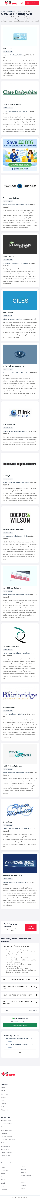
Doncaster (4, 1190)
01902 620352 (7, 369)
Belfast (3, 1167)
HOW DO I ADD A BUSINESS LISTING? (16, 946)
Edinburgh (23, 1169)
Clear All (32, 1010)
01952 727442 (7, 108)
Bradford (3, 1177)
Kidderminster (6, 431)
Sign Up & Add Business (20, 1025)
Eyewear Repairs (5, 1146)
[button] (36, 1010)
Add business (31, 927)
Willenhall (5, 882)
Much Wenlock (7, 111)
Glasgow (23, 1172)
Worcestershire (15, 431)
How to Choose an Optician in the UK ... (19, 1039)
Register (3, 1104)
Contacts (3, 1097)
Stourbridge (6, 536)
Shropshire (12, 55)
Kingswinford (6, 263)
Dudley (5, 714)
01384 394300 (7, 533)
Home (3, 1088)
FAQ (2, 1107)
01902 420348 (7, 591)
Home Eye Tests (5, 1156)
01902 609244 (7, 879)
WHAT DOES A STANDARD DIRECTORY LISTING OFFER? (19, 987)
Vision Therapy (5, 1149)
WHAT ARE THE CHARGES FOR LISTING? (17, 980)
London (23, 1188)
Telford (5, 319)
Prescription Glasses (6, 1124)
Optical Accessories (6, 1152)
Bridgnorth (6, 55)
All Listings (4, 1091)
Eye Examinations (6, 1121)
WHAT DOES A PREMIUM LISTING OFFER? (17, 995)
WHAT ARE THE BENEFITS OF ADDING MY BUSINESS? (17, 1003)
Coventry (3, 1186)
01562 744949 (7, 428)
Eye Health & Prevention (8, 1140)
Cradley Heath (7, 829)
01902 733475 (7, 769)
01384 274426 (7, 260)
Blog (2, 1100)
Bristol (3, 1180)
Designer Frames (6, 1143)
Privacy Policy (5, 1110)
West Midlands (20, 55)
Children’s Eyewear (6, 1130)
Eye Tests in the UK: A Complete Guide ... (20, 1045)
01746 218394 (7, 51)
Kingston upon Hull (26, 1176)
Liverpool (23, 1185)
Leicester (23, 1182)
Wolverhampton (7, 205)
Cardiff (3, 1183)
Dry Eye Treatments (6, 1136)
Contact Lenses (5, 1127)
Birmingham (4, 1170)
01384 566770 (7, 825)
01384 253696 (7, 711)
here (10, 950)
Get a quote (4, 1094)
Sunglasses (4, 1133)
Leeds (22, 1179)
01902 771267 (7, 479)
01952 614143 (7, 316)
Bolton (3, 1174)
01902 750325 (7, 201)
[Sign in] (22, 3)
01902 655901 (7, 650)
